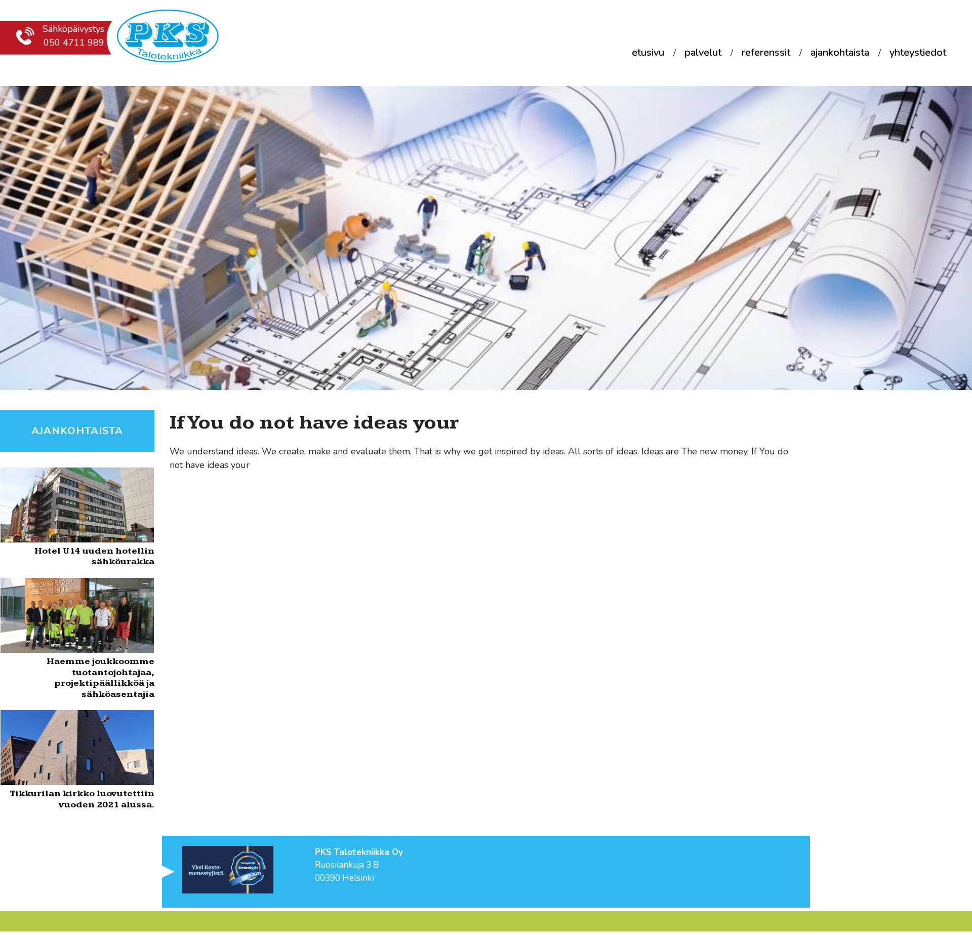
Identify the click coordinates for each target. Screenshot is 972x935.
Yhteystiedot (917, 52)
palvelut (702, 52)
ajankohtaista (840, 52)
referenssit (766, 52)
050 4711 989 (74, 42)
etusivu (648, 52)
